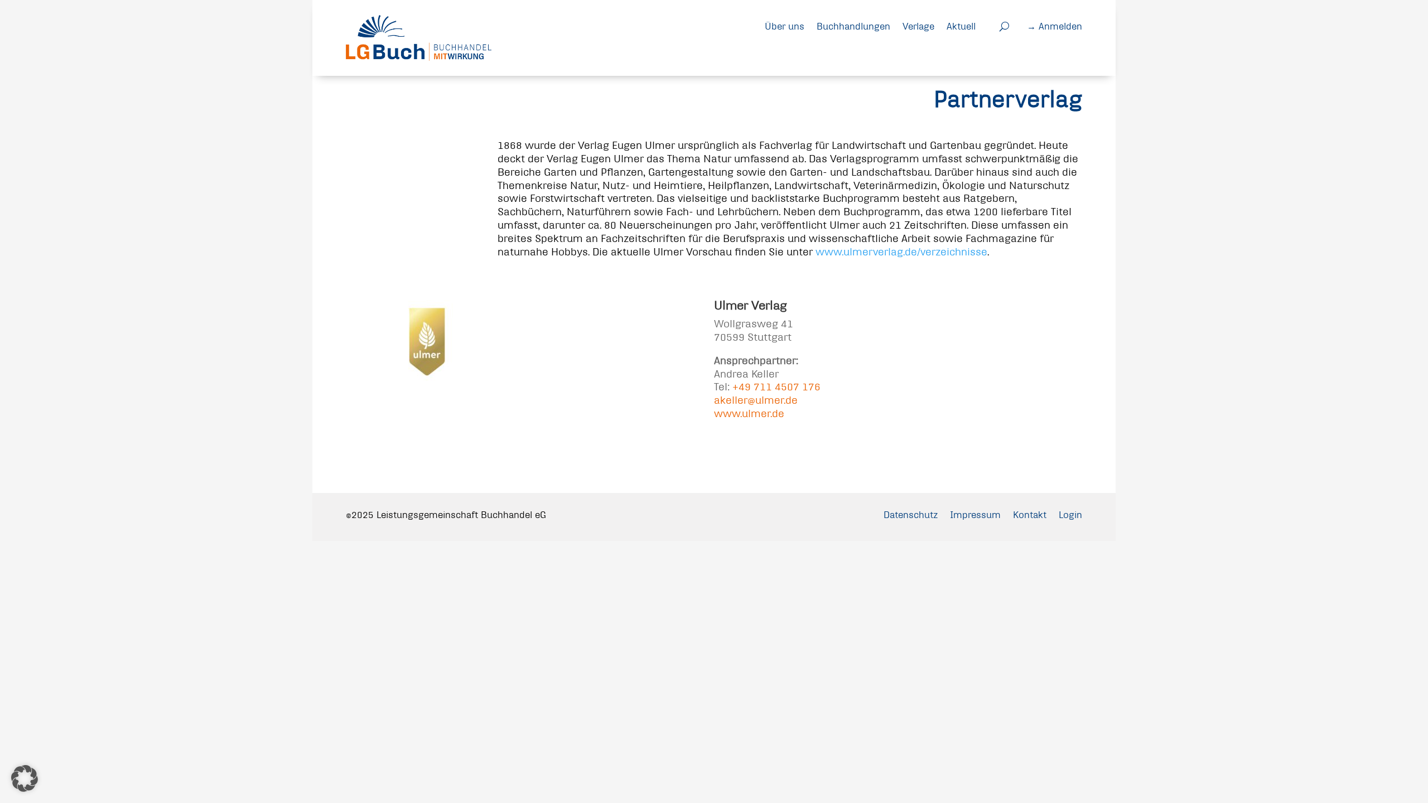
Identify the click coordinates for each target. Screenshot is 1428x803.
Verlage (918, 26)
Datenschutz (911, 514)
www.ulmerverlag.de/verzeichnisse (901, 251)
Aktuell (961, 26)
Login (1070, 514)
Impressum (975, 514)
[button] (24, 778)
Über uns (784, 26)
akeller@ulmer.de (756, 400)
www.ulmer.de (749, 413)
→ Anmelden (1054, 26)
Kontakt (1029, 514)
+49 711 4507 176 (776, 386)
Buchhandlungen (853, 26)
